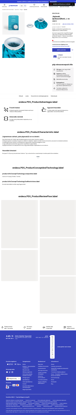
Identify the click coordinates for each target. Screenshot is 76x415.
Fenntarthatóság (55, 377)
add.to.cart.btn (61, 50)
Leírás (27, 96)
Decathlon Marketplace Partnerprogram (28, 386)
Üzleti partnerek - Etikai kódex (12, 404)
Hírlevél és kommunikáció (41, 377)
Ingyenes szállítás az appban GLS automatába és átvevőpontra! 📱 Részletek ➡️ (37, 1)
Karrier (52, 379)
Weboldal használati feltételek (26, 404)
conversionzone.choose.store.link (60, 46)
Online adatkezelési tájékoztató (44, 400)
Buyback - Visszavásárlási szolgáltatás (29, 367)
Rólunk (52, 364)
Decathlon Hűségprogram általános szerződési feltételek (45, 401)
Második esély (26, 370)
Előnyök (21, 96)
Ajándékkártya (26, 379)
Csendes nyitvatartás (56, 366)
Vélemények (54, 96)
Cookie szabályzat (63, 403)
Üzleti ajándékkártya (27, 381)
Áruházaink (53, 381)
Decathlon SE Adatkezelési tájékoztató (49, 403)
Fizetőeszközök (42, 368)
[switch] (72, 49)
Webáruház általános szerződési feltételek (14, 400)
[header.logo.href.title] (13, 6)
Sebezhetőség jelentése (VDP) (28, 406)
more (38, 156)
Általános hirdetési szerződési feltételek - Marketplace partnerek (19, 401)
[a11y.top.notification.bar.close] (75, 1)
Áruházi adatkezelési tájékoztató (59, 400)
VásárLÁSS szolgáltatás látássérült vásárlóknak (59, 369)
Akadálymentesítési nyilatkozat (61, 406)
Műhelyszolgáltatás (27, 372)
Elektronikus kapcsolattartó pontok (13, 406)
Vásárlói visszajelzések (30, 400)
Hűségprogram (26, 377)
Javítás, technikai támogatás (42, 373)
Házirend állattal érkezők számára (41, 404)
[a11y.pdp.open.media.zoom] (13, 23)
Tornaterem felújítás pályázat (58, 372)
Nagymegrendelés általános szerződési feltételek (16, 403)
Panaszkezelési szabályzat (33, 403)
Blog (52, 383)
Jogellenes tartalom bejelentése (57, 404)
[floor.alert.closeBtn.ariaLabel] (72, 4)
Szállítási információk (43, 366)
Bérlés (24, 364)
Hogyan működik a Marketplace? (42, 382)
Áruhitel (24, 383)
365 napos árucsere (43, 370)
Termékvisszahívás (42, 379)
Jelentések (39, 406)
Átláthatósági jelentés (47, 406)
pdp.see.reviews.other (68, 24)
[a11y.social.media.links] (7, 372)
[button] (38, 102)
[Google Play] (17, 364)
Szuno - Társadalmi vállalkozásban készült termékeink (59, 375)
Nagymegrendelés (27, 389)
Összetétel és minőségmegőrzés (39, 96)
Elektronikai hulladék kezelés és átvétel (27, 375)
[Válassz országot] (13, 378)
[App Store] (10, 364)
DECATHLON (55, 13)
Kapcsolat (40, 364)
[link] (64, 347)
